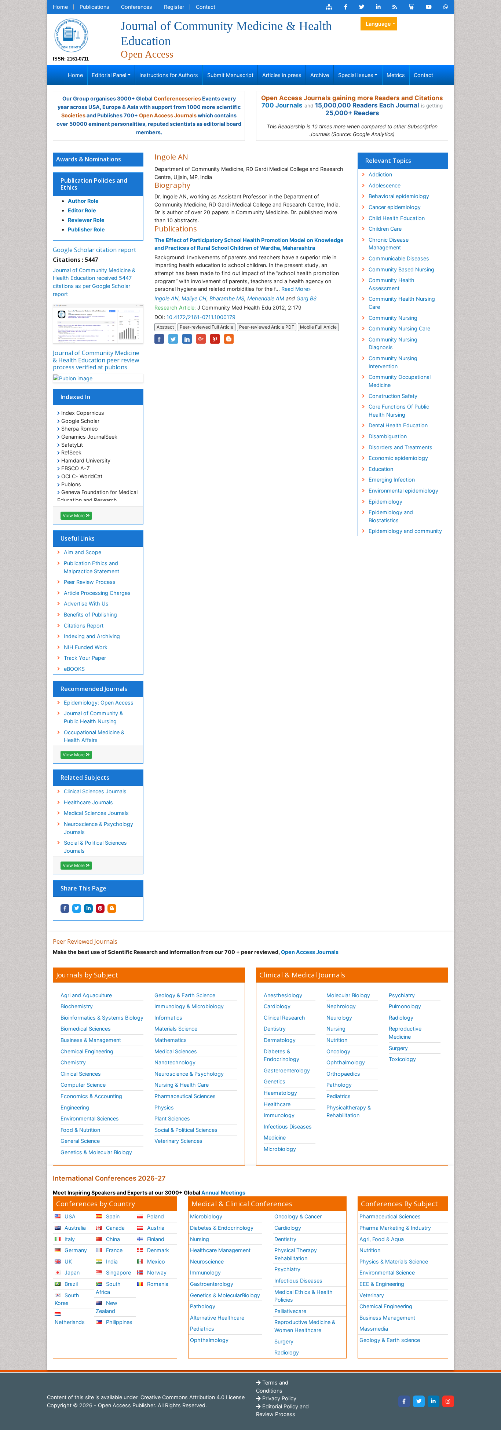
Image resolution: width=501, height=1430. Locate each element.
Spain (112, 1216)
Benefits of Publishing (90, 614)
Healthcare (277, 1104)
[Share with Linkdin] (88, 908)
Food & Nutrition (80, 1130)
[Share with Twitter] (76, 908)
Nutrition (336, 1040)
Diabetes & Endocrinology (281, 1055)
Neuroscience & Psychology (189, 1074)
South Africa (108, 1288)
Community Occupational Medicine (400, 381)
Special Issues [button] (355, 75)
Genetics (274, 1081)
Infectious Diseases (288, 1126)
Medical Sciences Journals (96, 813)
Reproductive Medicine (405, 1032)
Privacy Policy (278, 1398)
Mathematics (170, 1040)
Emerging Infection (392, 479)
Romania (157, 1284)
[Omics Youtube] (429, 7)
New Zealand (106, 1307)
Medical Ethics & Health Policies (303, 1296)
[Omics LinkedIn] (378, 7)
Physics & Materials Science (393, 1261)
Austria (155, 1228)
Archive (319, 75)
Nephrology (341, 1006)
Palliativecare (290, 1311)
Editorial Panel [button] (109, 75)
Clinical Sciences (81, 1074)
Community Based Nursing (401, 269)
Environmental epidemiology (403, 490)
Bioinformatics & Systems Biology (102, 1017)
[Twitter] (419, 1401)
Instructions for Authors (168, 75)
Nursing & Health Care (181, 1085)
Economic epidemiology (398, 458)
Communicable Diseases (399, 258)
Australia (74, 1228)
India (111, 1261)
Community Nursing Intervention (393, 362)
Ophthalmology (345, 1062)
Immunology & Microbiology (189, 1006)
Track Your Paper (85, 658)
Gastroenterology (211, 1284)
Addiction (380, 174)
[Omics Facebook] (345, 7)
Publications (94, 7)
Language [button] (378, 24)
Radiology (401, 1017)
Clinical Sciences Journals (95, 791)
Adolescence (385, 185)
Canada (115, 1228)
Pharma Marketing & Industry (395, 1228)
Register (174, 7)
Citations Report (83, 625)
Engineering (75, 1107)
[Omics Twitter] (361, 7)
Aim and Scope (82, 552)
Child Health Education (397, 218)
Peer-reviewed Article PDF (266, 327)
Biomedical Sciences (86, 1028)
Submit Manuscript (230, 75)
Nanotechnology (174, 1062)
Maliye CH (194, 298)
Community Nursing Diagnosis (393, 343)
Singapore (118, 1272)
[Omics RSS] (395, 7)
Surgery (398, 1048)
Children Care (385, 229)
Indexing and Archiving (92, 636)
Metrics (396, 75)
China (112, 1239)
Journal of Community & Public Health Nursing (93, 717)
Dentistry (275, 1028)
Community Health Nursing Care (402, 303)
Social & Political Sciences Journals (95, 847)
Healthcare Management (220, 1250)
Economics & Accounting (91, 1096)
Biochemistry (77, 1006)
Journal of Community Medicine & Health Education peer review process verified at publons (96, 360)
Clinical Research (284, 1017)
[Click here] (329, 7)
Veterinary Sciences (178, 1141)
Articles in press (281, 75)
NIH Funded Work (85, 647)
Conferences (136, 7)
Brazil (70, 1284)
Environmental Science (387, 1272)
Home (60, 7)
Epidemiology (385, 501)
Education (381, 469)
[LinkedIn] (433, 1401)
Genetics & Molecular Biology (96, 1152)
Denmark (157, 1250)
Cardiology (277, 1006)
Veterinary (371, 1295)
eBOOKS (74, 669)
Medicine (275, 1137)
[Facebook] (404, 1401)
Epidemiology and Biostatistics (391, 516)
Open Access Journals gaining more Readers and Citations (352, 98)
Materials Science (175, 1028)
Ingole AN (166, 298)
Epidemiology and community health (405, 535)
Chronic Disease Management (389, 244)
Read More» (296, 289)
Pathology (339, 1085)
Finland (155, 1239)
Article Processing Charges (97, 593)
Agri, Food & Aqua (381, 1239)
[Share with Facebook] (65, 908)
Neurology (339, 1017)
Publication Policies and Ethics (94, 183)
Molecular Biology (348, 995)
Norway (156, 1272)
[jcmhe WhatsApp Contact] (446, 7)
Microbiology (280, 1149)
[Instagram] (448, 1401)
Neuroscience (207, 1261)
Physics (164, 1107)
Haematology (280, 1093)
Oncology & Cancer (298, 1216)
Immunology (279, 1115)
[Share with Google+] (201, 339)
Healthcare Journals (88, 802)
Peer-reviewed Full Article (206, 327)
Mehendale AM (265, 298)
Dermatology (280, 1040)
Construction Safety (393, 396)
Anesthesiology (283, 995)
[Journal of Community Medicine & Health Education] (71, 35)
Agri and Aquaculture (86, 995)
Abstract (165, 327)
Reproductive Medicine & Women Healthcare (304, 1326)
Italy (69, 1239)
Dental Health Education (398, 425)
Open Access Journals (168, 115)
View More (74, 515)
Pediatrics (338, 1096)
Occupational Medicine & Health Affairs (94, 736)
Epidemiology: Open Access (99, 702)
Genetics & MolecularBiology (225, 1295)
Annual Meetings (223, 1192)
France (113, 1250)
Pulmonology (405, 1006)
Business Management (387, 1317)
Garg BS (306, 298)
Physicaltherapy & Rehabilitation (348, 1111)
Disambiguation (388, 436)
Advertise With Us (86, 603)
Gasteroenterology (287, 1070)
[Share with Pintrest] (100, 908)
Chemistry (73, 1062)
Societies (73, 115)
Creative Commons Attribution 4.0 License (192, 1397)
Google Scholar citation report (94, 250)
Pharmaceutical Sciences (185, 1096)
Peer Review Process (90, 582)
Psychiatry (402, 995)
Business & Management (91, 1040)
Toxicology (402, 1059)
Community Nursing (393, 318)
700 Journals (282, 105)
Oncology (338, 1051)
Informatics (168, 1017)
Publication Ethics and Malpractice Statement (91, 567)
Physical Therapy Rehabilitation (295, 1254)
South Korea (67, 1299)
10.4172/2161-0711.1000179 (201, 317)
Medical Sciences (175, 1051)
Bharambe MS (226, 298)
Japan (71, 1272)
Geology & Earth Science (184, 995)
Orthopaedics (343, 1074)
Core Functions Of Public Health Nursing (399, 410)
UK (67, 1261)
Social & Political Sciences (185, 1130)
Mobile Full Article (318, 327)
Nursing (335, 1028)
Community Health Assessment (391, 284)
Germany (75, 1250)
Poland (155, 1216)
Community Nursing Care (399, 328)
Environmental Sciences (90, 1118)
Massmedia (373, 1328)
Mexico (155, 1261)
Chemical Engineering (87, 1051)
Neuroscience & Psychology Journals (98, 828)
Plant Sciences (172, 1118)
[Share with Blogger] (111, 908)
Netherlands (70, 1322)
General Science (80, 1141)
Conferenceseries (177, 98)
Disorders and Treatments (400, 447)
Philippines (118, 1322)
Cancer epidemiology (395, 207)
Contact (205, 7)
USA (69, 1216)
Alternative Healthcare (217, 1317)
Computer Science (83, 1085)
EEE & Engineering (381, 1284)
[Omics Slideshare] (411, 7)
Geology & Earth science (389, 1340)
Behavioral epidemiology (399, 196)
